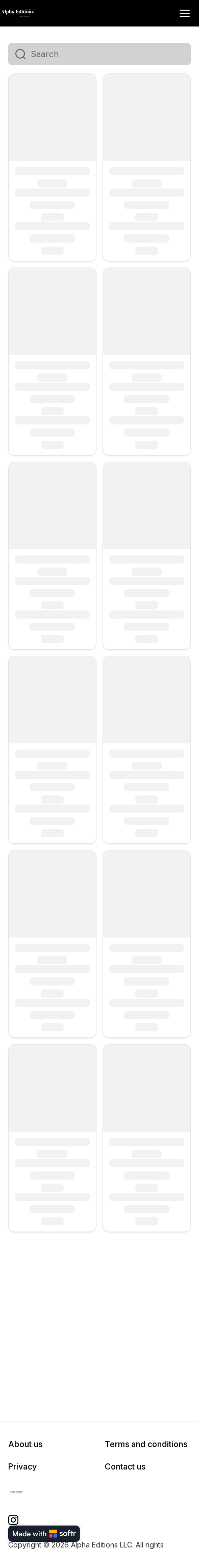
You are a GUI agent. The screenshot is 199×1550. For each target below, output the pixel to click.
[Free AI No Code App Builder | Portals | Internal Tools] (44, 1534)
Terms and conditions (146, 1444)
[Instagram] (13, 1520)
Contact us (125, 1466)
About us (25, 1444)
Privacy (22, 1466)
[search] (111, 54)
